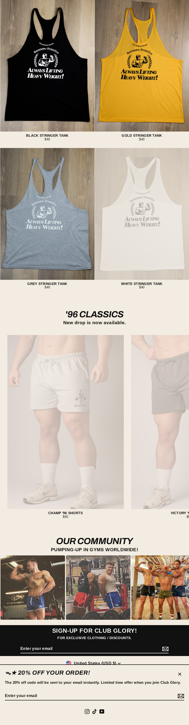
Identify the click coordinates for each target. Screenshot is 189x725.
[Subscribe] (180, 696)
